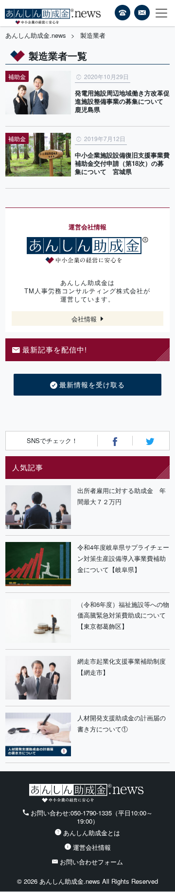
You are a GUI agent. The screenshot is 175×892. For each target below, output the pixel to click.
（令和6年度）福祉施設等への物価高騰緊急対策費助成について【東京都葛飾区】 (123, 615)
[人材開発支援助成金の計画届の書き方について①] (38, 734)
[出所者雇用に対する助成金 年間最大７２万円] (38, 507)
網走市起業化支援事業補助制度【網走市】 (121, 666)
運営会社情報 (92, 847)
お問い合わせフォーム (91, 861)
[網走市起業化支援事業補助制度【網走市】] (38, 678)
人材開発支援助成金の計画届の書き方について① (121, 723)
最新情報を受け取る (92, 384)
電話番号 (122, 12)
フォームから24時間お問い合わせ (142, 14)
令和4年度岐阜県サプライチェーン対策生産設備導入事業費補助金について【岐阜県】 (123, 558)
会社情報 (84, 318)
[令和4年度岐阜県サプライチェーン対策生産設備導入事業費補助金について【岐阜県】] (38, 564)
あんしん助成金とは (91, 832)
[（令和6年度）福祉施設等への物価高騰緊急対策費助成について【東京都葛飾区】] (38, 621)
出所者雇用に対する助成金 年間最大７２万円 (121, 496)
